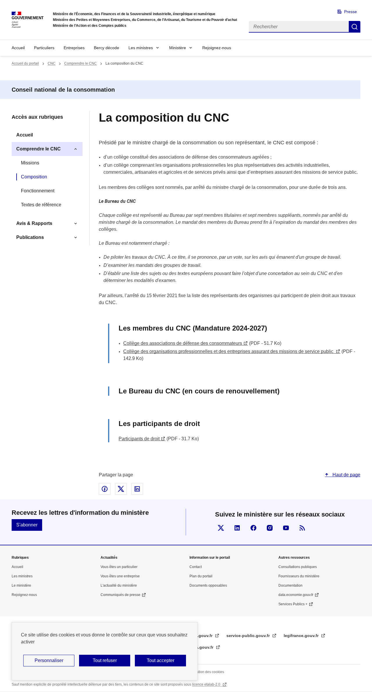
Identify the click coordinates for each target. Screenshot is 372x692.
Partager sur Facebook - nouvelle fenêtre (104, 489)
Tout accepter (160, 660)
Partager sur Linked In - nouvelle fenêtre (137, 489)
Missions (30, 162)
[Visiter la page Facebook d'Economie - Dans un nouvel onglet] (253, 528)
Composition (34, 176)
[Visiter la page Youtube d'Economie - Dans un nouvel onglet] (286, 528)
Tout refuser (105, 660)
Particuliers (44, 47)
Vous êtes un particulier (119, 567)
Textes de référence (41, 204)
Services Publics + (292, 604)
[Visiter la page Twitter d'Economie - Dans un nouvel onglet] (221, 528)
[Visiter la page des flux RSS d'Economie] (302, 528)
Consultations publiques (297, 567)
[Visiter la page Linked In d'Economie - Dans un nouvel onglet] (237, 528)
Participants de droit (139, 438)
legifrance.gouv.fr (302, 635)
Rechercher (354, 27)
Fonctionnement (37, 190)
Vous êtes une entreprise (120, 576)
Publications (30, 237)
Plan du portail (200, 576)
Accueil (18, 47)
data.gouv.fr (201, 647)
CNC (52, 63)
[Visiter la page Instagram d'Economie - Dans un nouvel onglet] (270, 528)
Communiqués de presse (120, 595)
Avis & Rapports (34, 223)
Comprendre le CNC (80, 63)
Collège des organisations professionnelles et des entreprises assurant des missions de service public (229, 351)
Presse (350, 11)
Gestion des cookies (208, 672)
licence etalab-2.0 (206, 684)
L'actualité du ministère (119, 585)
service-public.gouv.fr (248, 635)
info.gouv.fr (201, 635)
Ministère (177, 47)
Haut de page (345, 474)
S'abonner (26, 524)
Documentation (290, 585)
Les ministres (140, 47)
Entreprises (74, 47)
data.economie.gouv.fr (295, 595)
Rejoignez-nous (216, 47)
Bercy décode (106, 47)
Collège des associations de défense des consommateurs (182, 343)
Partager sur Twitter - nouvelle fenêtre (121, 489)
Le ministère (21, 585)
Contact (195, 567)
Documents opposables (208, 585)
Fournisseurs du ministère (298, 576)
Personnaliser (49, 660)
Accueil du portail (25, 63)
